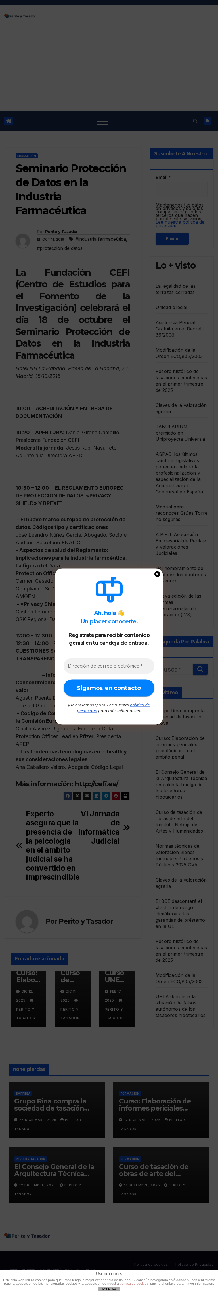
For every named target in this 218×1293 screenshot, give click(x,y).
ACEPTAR (109, 1289)
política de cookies (134, 1284)
